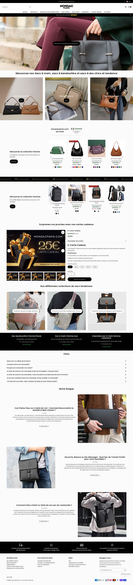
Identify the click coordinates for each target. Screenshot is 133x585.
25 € (70, 267)
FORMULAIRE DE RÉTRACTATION (15, 568)
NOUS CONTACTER (12, 562)
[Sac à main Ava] (77, 148)
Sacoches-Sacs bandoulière (49, 12)
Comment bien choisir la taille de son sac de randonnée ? (44, 505)
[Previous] (2, 15)
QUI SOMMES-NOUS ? (12, 561)
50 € (76, 267)
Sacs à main (65, 12)
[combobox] (16, 7)
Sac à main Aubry (97, 158)
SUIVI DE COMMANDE (43, 564)
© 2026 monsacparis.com (14, 580)
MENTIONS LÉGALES (74, 566)
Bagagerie (85, 12)
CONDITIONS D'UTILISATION (76, 562)
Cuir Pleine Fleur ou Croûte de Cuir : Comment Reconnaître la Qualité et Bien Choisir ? (44, 409)
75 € (82, 267)
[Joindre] (124, 570)
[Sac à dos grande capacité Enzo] (96, 192)
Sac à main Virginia (116, 158)
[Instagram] (11, 577)
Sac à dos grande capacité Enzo (96, 202)
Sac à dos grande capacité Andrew (57, 204)
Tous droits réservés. (27, 580)
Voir (21, 100)
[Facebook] (7, 577)
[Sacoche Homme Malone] (116, 193)
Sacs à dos (75, 12)
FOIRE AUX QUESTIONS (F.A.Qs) (15, 566)
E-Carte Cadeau (74, 231)
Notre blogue (66, 388)
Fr (124, 1)
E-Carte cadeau (96, 12)
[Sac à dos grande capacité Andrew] (57, 193)
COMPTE (39, 566)
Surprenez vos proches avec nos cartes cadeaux (66, 224)
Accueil (25, 12)
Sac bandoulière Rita (57, 158)
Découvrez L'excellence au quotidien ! (66, 43)
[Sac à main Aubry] (96, 148)
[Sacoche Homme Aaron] (77, 193)
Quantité (70, 271)
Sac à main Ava (77, 158)
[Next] (130, 15)
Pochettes (33, 12)
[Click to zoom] (63, 232)
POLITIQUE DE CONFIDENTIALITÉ (77, 564)
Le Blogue (107, 12)
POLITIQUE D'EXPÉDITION (44, 561)
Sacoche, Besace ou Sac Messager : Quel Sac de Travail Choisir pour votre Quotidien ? (95, 458)
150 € (94, 267)
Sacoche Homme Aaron (77, 202)
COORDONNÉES (11, 564)
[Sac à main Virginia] (116, 148)
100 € (88, 267)
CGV (70, 561)
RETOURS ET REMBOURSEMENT (46, 562)
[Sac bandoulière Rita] (57, 148)
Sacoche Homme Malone (116, 203)
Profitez (13, 161)
